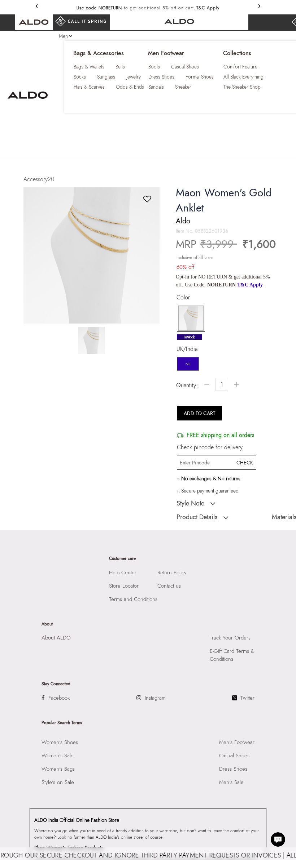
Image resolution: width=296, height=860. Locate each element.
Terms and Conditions (133, 599)
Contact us (169, 586)
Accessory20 (38, 179)
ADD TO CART (200, 413)
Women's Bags (58, 769)
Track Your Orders (230, 638)
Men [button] (63, 36)
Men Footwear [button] (166, 53)
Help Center (122, 572)
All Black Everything (243, 76)
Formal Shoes (200, 76)
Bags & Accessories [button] (98, 53)
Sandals (156, 86)
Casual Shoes (185, 66)
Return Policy (172, 572)
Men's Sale (231, 782)
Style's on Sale (58, 782)
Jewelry (133, 76)
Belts (120, 66)
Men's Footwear (236, 742)
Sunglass (106, 76)
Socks (80, 76)
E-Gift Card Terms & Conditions (232, 655)
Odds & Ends (130, 86)
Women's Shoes (60, 742)
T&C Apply (207, 8)
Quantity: (187, 385)
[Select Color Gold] (188, 318)
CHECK (244, 462)
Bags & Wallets (89, 66)
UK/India (187, 349)
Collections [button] (237, 53)
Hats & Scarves (89, 86)
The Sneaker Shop (242, 86)
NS (188, 364)
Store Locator (124, 586)
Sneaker (183, 86)
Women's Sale (58, 755)
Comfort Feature (240, 66)
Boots (154, 66)
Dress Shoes (161, 76)
